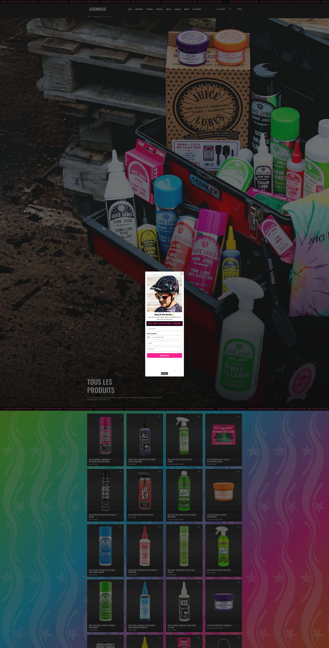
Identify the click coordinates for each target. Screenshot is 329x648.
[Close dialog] (181, 273)
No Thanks (164, 373)
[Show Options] (180, 349)
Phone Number (152, 333)
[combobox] (150, 337)
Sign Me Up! (164, 355)
